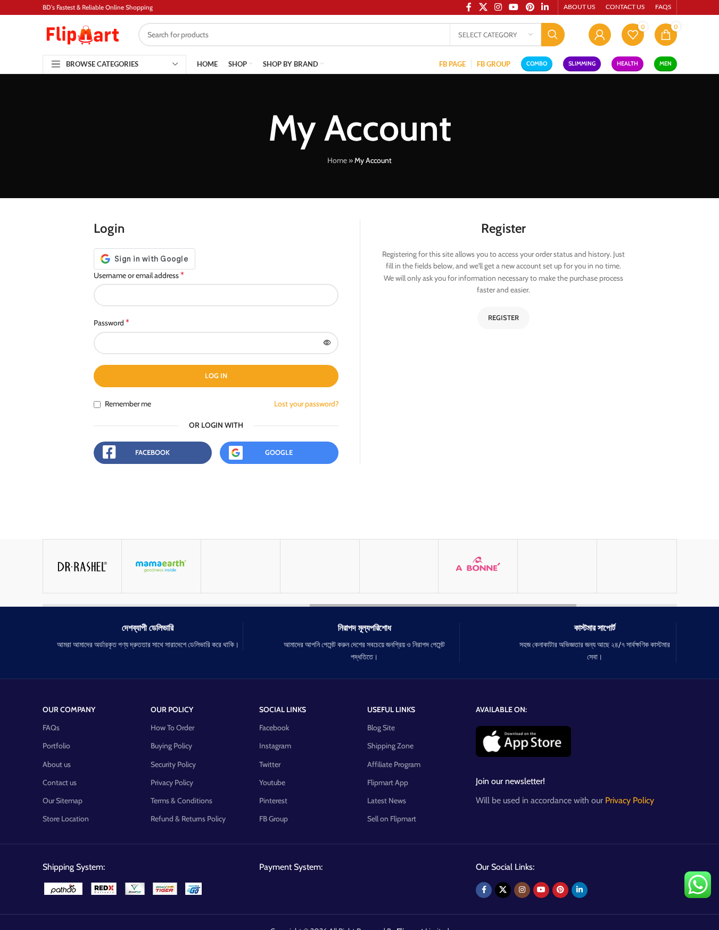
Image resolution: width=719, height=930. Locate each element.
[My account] (599, 34)
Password (111, 322)
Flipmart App (387, 782)
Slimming (582, 63)
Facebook (152, 452)
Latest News (386, 800)
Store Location (66, 818)
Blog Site (381, 727)
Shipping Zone (390, 745)
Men (665, 63)
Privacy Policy (172, 782)
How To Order (172, 727)
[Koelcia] (399, 566)
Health (627, 63)
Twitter (269, 764)
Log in (216, 375)
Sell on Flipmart (391, 818)
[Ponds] (636, 566)
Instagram (275, 745)
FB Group (273, 818)
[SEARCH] (553, 34)
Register (503, 317)
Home (337, 160)
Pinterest (273, 800)
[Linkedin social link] (580, 890)
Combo (536, 63)
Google (279, 452)
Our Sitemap (62, 800)
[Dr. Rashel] (82, 566)
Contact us (60, 782)
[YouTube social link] (541, 890)
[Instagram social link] (522, 890)
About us (57, 764)
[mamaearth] (161, 566)
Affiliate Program (393, 764)
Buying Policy (171, 745)
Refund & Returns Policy (188, 818)
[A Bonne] (478, 566)
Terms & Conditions (181, 800)
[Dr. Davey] (557, 566)
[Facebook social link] (484, 890)
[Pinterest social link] (560, 890)
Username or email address (139, 275)
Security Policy (173, 764)
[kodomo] (319, 566)
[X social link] (503, 890)
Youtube (272, 782)
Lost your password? (306, 404)
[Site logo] (82, 33)
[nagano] (240, 566)
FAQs (51, 727)
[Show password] (327, 343)
